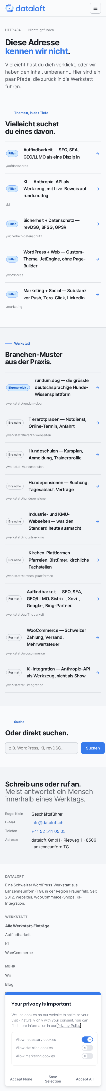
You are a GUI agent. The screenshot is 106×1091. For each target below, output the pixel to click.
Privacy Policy (69, 1025)
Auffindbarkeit (18, 934)
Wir (8, 975)
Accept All (85, 1079)
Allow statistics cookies (34, 1047)
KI (7, 943)
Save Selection (53, 1079)
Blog (9, 984)
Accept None (21, 1079)
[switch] (87, 1039)
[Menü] (95, 8)
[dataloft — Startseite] (25, 8)
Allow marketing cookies (35, 1056)
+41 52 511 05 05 (48, 831)
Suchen (93, 748)
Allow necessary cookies (36, 1039)
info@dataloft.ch (47, 822)
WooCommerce (19, 952)
